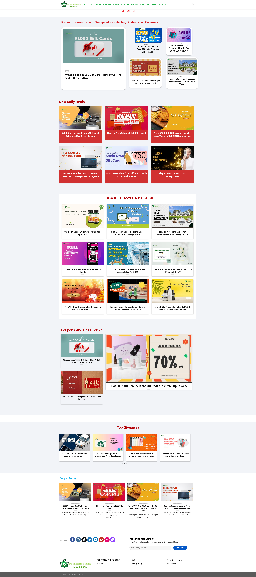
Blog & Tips (162, 4)
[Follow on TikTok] (84, 539)
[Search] (193, 4)
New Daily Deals (119, 4)
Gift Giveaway (132, 4)
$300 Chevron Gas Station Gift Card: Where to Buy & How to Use (80, 134)
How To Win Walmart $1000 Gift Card (126, 133)
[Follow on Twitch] (112, 539)
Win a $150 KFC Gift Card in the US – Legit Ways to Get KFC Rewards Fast (173, 134)
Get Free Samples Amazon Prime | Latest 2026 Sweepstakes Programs (80, 175)
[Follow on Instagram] (78, 539)
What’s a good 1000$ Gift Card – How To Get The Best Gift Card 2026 (93, 76)
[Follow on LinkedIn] (95, 539)
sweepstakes (151, 4)
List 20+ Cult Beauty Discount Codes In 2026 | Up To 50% (149, 386)
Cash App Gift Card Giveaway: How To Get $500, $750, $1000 (179, 48)
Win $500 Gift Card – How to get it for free (74, 455)
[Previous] (170, 71)
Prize (142, 4)
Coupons (107, 4)
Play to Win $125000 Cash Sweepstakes (172, 175)
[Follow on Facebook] (72, 539)
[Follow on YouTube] (101, 539)
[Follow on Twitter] (89, 539)
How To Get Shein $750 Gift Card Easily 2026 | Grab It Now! (126, 175)
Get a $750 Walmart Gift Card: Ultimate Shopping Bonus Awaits (148, 49)
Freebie (99, 4)
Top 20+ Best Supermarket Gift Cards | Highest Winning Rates (175, 455)
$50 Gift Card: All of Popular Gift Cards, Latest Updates (81, 398)
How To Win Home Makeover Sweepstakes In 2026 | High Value (182, 81)
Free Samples (89, 4)
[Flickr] (107, 539)
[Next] (194, 71)
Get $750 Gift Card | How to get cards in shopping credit (145, 81)
